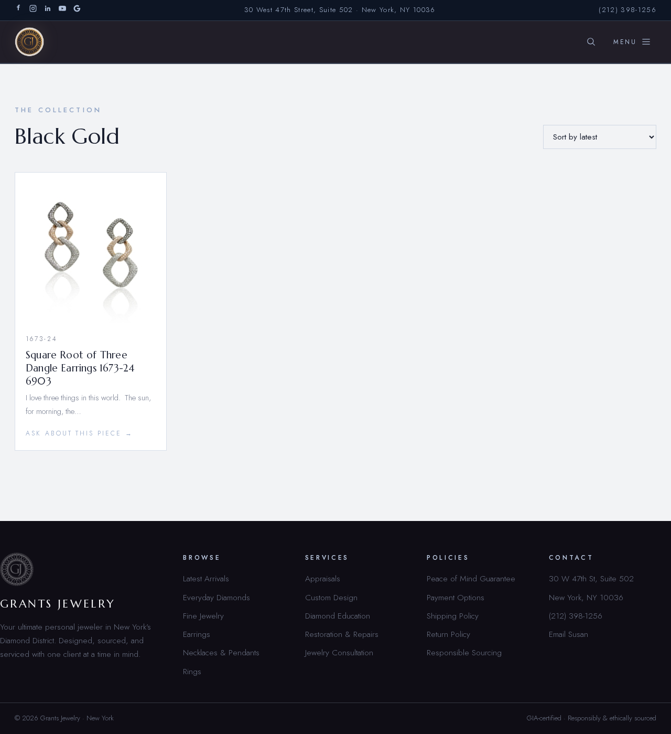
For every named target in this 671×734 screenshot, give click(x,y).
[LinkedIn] (47, 10)
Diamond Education (337, 616)
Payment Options (455, 597)
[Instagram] (33, 10)
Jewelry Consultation (339, 652)
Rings (192, 671)
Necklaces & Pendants (221, 652)
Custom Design (331, 597)
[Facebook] (18, 10)
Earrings (196, 634)
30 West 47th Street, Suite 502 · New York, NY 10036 (340, 10)
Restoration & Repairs (341, 634)
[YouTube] (62, 10)
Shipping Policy (453, 616)
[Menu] (632, 42)
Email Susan (568, 634)
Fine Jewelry (203, 616)
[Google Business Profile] (77, 10)
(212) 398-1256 (627, 10)
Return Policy (448, 634)
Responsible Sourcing (464, 652)
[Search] (591, 42)
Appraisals (322, 578)
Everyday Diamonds (216, 597)
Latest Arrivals (206, 578)
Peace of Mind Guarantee (471, 578)
